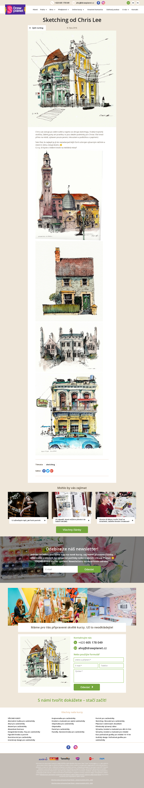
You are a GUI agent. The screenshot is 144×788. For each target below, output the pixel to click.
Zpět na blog (37, 28)
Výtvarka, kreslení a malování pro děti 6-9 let (113, 729)
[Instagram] (103, 3)
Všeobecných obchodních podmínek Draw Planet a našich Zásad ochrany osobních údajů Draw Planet (70, 774)
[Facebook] (98, 3)
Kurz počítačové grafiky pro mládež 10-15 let (113, 734)
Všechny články (72, 529)
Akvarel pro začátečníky (17, 726)
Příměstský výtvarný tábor (106, 726)
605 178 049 (62, 3)
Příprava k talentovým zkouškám (109, 724)
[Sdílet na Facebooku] (44, 471)
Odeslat (89, 569)
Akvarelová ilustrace (16, 729)
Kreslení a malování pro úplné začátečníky (68, 721)
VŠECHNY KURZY (14, 718)
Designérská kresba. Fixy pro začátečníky (24, 732)
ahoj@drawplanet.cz (85, 3)
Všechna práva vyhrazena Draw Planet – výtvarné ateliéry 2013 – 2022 (72, 780)
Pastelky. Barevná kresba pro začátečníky (68, 732)
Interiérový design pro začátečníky (21, 740)
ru (138, 3)
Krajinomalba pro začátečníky (63, 718)
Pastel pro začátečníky (61, 729)
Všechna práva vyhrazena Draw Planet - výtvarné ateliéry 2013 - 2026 (72, 783)
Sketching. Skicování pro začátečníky (110, 721)
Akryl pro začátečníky (16, 724)
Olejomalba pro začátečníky (63, 724)
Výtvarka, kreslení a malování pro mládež (112, 732)
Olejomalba (56, 726)
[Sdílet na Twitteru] (48, 471)
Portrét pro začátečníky (105, 718)
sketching (50, 464)
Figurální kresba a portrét (18, 734)
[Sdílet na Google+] (51, 471)
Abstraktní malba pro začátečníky (21, 721)
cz (128, 3)
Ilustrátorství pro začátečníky (19, 737)
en (133, 3)
